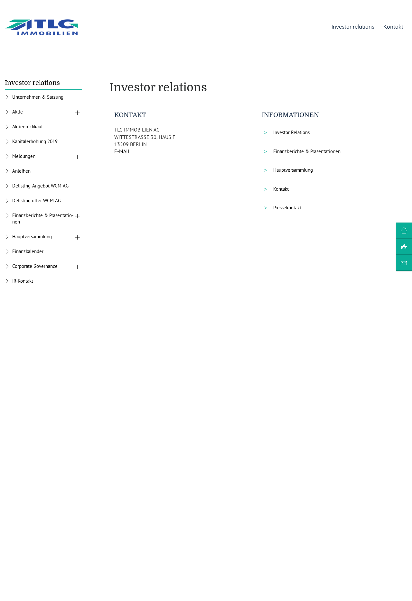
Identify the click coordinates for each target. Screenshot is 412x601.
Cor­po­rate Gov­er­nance (35, 266)
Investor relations (32, 83)
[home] (404, 231)
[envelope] (404, 263)
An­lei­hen (21, 171)
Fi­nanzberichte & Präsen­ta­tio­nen (42, 218)
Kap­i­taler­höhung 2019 (35, 141)
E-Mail (122, 151)
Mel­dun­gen (23, 156)
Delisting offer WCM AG (36, 200)
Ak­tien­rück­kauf (27, 126)
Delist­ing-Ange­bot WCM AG (40, 186)
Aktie (17, 112)
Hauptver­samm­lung (32, 236)
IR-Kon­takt (22, 281)
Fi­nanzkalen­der (27, 251)
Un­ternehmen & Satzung (37, 97)
